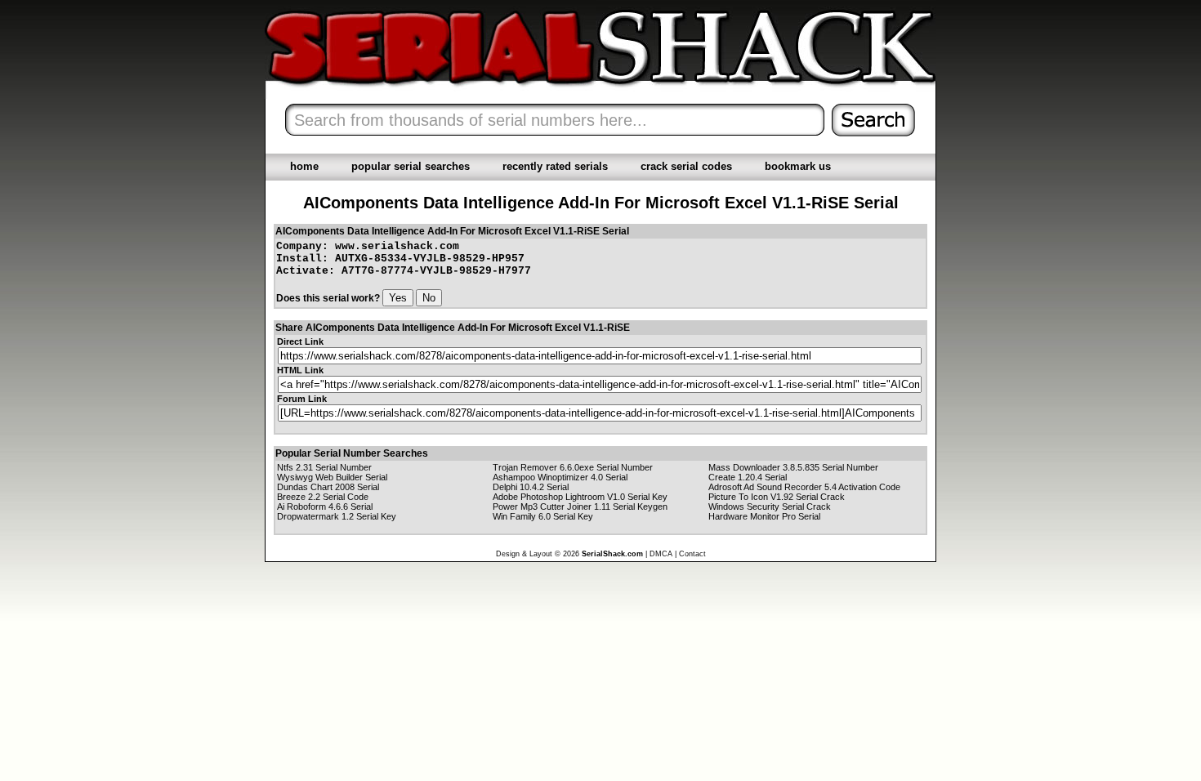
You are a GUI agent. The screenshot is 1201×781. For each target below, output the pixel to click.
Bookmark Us (798, 166)
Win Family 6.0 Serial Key (543, 516)
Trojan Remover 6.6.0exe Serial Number (573, 467)
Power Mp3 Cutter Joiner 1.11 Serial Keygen (580, 506)
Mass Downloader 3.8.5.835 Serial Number (793, 467)
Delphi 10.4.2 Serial (531, 487)
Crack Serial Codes (686, 166)
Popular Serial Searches (410, 166)
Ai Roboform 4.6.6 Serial (325, 506)
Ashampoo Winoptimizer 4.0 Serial (560, 477)
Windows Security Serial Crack (769, 506)
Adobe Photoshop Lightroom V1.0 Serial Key (580, 497)
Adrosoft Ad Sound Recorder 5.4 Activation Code (804, 487)
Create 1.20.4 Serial (747, 477)
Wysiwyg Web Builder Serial (332, 477)
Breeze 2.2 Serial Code (322, 497)
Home (304, 166)
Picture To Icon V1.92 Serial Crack (776, 497)
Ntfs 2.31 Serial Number (324, 467)
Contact (692, 554)
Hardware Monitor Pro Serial (764, 516)
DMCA (661, 554)
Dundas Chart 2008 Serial (328, 487)
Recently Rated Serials (555, 166)
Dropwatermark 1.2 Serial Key (336, 516)
